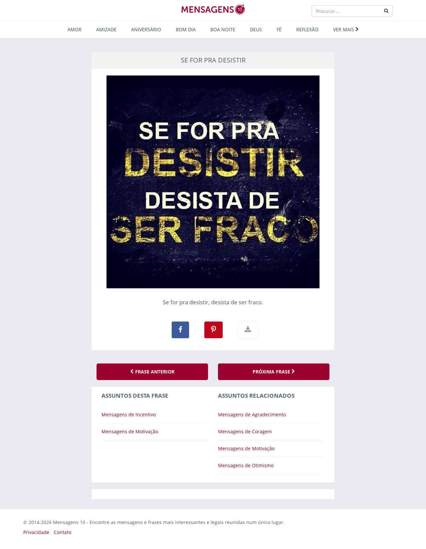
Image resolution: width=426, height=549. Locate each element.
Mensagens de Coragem (245, 431)
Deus (256, 29)
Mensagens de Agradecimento (252, 414)
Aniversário (146, 29)
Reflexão (307, 29)
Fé (279, 29)
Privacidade (36, 532)
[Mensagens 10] (213, 9)
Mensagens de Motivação (130, 431)
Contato (62, 532)
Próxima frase (272, 371)
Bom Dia (186, 29)
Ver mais (344, 29)
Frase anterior (154, 371)
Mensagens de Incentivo (129, 414)
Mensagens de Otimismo (246, 465)
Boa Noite (222, 29)
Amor (75, 29)
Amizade (106, 29)
